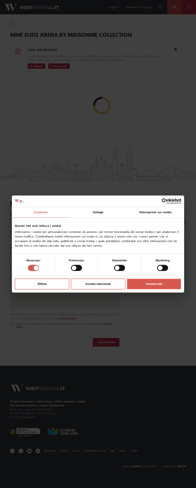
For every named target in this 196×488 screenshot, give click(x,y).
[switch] (76, 268)
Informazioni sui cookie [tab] (155, 212)
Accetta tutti (154, 283)
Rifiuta (42, 283)
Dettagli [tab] (98, 212)
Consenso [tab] (40, 212)
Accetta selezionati (98, 283)
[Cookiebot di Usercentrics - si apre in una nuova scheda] (164, 201)
